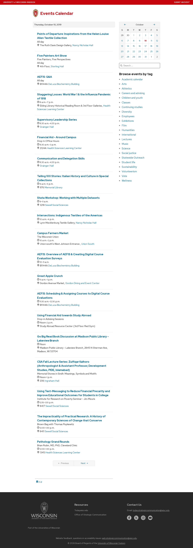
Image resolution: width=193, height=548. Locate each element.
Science (126, 148)
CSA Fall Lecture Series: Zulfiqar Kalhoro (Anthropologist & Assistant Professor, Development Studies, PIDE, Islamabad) (71, 366)
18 (151, 46)
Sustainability (129, 167)
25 (151, 51)
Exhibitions (128, 121)
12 (157, 40)
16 (140, 46)
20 (122, 51)
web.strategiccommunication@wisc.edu (119, 538)
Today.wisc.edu (81, 510)
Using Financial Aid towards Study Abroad (64, 315)
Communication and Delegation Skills (61, 158)
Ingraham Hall (52, 380)
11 (151, 40)
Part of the (44, 528)
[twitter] (136, 518)
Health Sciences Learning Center (64, 148)
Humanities (128, 130)
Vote (124, 176)
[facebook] (129, 518)
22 (134, 51)
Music (125, 144)
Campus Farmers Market (52, 233)
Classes (126, 102)
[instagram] (143, 518)
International (129, 134)
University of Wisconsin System (111, 543)
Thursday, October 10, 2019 (47, 25)
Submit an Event (182, 2)
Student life (128, 162)
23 (139, 51)
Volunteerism (129, 171)
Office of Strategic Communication (90, 514)
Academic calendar (132, 79)
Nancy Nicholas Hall (82, 45)
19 (157, 46)
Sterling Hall (57, 66)
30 (139, 56)
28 (128, 56)
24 (145, 51)
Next (83, 463)
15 (134, 46)
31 (146, 56)
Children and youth (132, 97)
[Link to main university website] (44, 519)
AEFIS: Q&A (44, 77)
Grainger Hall (47, 126)
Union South (87, 243)
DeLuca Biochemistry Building (63, 84)
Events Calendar (56, 13)
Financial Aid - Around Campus (56, 137)
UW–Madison (19, 2)
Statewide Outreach (133, 157)
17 (146, 46)
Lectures (127, 139)
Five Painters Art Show (52, 55)
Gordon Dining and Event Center (82, 283)
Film (124, 125)
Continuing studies (132, 107)
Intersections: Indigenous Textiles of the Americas (69, 215)
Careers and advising (133, 93)
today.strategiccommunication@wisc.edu (151, 510)
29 (133, 56)
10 (145, 40)
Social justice (129, 153)
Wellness (127, 180)
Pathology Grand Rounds (53, 441)
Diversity (127, 111)
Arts (124, 84)
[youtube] (150, 518)
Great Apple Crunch (50, 276)
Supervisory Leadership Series (57, 119)
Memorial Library (53, 187)
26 (157, 51)
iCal (40, 481)
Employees (128, 116)
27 (122, 56)
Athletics (127, 88)
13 (122, 46)
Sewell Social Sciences (56, 204)
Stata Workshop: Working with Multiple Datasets (68, 198)
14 (128, 46)
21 (128, 51)
